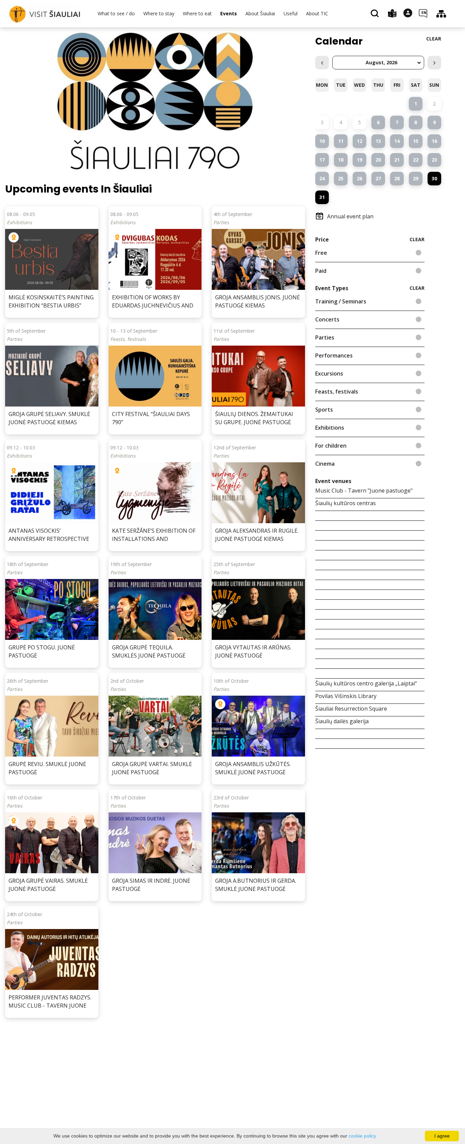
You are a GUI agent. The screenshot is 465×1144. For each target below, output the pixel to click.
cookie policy (362, 1136)
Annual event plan (350, 216)
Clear (433, 38)
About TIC (317, 13)
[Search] (375, 14)
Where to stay (158, 13)
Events (228, 13)
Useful (291, 13)
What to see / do (116, 13)
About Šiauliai (260, 13)
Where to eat (197, 13)
